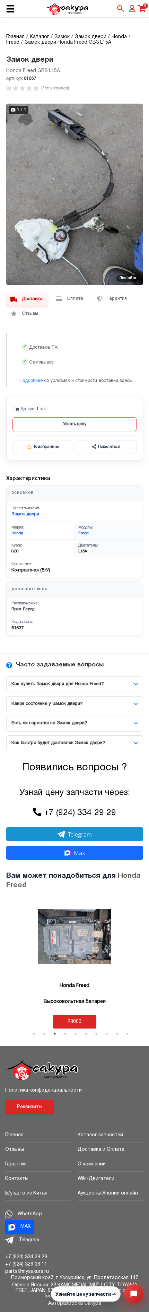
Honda (17, 533)
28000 (74, 1022)
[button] (136, 109)
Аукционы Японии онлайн (108, 1193)
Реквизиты (29, 1107)
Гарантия (16, 1164)
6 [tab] (85, 1033)
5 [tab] (75, 1033)
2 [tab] (44, 1033)
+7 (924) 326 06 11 (26, 1264)
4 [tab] (65, 1033)
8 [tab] (106, 1033)
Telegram (80, 834)
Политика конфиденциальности (43, 1090)
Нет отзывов (55, 88)
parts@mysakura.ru (27, 1271)
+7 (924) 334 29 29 (80, 813)
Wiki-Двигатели (96, 1179)
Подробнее (31, 381)
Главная (14, 1135)
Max (79, 853)
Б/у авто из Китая (26, 1193)
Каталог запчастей (100, 1135)
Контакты (16, 1179)
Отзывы (14, 1149)
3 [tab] (54, 1033)
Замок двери (25, 514)
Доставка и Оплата (101, 1149)
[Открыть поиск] (120, 9)
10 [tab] (127, 1033)
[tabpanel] (74, 964)
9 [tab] (117, 1033)
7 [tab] (96, 1033)
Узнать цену (74, 424)
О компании (92, 1164)
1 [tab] (33, 1033)
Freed (83, 533)
